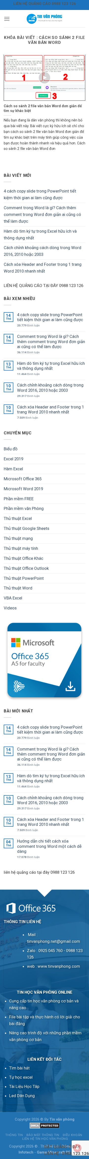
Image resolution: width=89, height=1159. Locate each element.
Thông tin (14, 1135)
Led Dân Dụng (22, 1095)
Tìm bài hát (19, 1067)
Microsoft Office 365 (23, 478)
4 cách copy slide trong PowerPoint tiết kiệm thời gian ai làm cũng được (40, 194)
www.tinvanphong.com (59, 966)
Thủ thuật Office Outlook (26, 568)
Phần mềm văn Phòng (24, 508)
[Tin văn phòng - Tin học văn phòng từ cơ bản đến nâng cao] (45, 18)
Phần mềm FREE (19, 498)
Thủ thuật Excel (18, 518)
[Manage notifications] (77, 1148)
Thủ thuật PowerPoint (24, 578)
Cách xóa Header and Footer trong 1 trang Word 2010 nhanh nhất (43, 268)
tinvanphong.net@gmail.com (53, 941)
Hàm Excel (13, 468)
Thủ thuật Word (18, 587)
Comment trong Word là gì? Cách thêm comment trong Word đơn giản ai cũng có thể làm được (42, 214)
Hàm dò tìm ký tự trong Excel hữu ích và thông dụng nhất (40, 234)
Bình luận (28, 325)
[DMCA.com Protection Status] (45, 1125)
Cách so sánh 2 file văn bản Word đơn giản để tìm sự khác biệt (43, 108)
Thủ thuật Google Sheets (26, 528)
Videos (10, 607)
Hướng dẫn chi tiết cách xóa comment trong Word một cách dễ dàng (49, 846)
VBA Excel (13, 597)
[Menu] (7, 18)
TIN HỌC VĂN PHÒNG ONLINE (44, 992)
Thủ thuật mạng (18, 538)
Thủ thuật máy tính (21, 548)
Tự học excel (21, 1077)
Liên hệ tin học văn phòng (45, 1139)
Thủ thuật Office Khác (23, 558)
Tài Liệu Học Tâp (24, 1086)
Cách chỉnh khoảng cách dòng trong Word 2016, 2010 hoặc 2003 (42, 251)
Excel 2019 (13, 458)
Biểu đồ (11, 448)
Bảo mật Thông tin (42, 1135)
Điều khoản (72, 1135)
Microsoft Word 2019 (23, 488)
